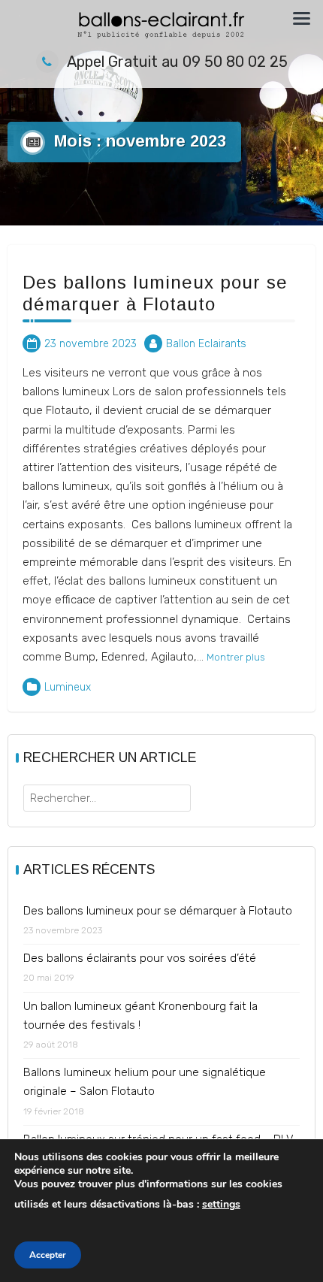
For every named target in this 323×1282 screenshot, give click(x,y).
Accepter (47, 1255)
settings (221, 1204)
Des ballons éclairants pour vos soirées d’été (139, 958)
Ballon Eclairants (206, 343)
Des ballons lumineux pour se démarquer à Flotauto (155, 293)
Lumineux (67, 687)
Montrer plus (236, 657)
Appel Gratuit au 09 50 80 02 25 (177, 62)
